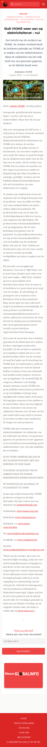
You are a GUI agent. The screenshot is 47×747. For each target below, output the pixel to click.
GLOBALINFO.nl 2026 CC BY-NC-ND (23, 742)
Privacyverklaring (24, 723)
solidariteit (27, 19)
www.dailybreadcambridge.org (23, 533)
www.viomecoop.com (27, 511)
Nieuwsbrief (24, 737)
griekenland (11, 19)
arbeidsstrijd (15, 17)
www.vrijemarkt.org (25, 517)
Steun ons (24, 728)
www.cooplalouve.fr (27, 539)
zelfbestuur (23, 22)
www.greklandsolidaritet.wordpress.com (23, 549)
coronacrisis (32, 17)
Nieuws (23, 14)
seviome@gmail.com (27, 504)
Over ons (24, 732)
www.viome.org (26, 610)
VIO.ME (39, 19)
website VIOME (17, 106)
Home (24, 718)
